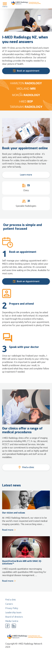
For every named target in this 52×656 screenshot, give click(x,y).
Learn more (26, 174)
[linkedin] (14, 626)
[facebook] (7, 626)
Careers (9, 604)
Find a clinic (28, 467)
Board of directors (14, 617)
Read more (7, 529)
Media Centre (11, 621)
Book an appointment (28, 70)
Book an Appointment (28, 281)
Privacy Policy (11, 608)
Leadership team (13, 612)
